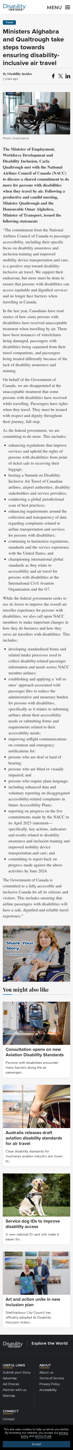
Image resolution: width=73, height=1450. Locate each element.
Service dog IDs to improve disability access (33, 1223)
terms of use (43, 1436)
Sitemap (9, 1396)
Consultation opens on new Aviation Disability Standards (35, 1052)
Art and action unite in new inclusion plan (33, 1302)
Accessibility (48, 1390)
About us (46, 1372)
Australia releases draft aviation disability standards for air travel (34, 1138)
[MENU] (66, 8)
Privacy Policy (49, 1384)
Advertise (10, 1378)
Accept (36, 1444)
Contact (9, 1419)
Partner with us (14, 1390)
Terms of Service (51, 1378)
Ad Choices (11, 1384)
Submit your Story (17, 1372)
